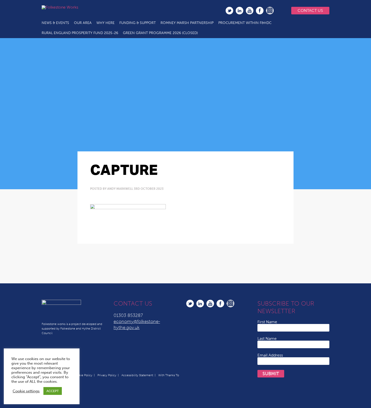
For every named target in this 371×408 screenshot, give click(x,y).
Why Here (105, 23)
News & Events (55, 23)
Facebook (259, 10)
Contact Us (310, 10)
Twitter (229, 10)
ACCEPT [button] (52, 391)
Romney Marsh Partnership (187, 23)
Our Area (83, 23)
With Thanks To (168, 375)
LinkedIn (239, 10)
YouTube (249, 10)
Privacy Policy (106, 375)
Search (280, 10)
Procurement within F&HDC (245, 23)
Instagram (270, 10)
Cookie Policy (82, 375)
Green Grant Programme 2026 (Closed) (160, 33)
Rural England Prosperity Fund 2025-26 (80, 33)
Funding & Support (137, 23)
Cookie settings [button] (26, 391)
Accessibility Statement (137, 375)
